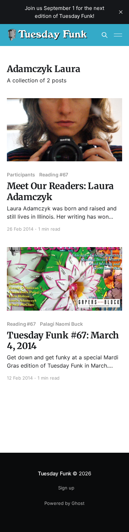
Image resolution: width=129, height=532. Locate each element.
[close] (120, 12)
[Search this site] (104, 35)
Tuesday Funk (54, 473)
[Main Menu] (118, 35)
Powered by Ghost (64, 503)
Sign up (66, 487)
